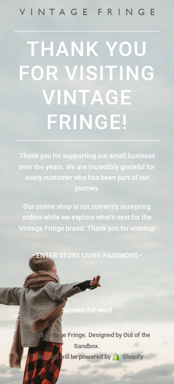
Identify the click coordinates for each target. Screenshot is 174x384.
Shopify (132, 356)
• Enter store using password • (87, 255)
